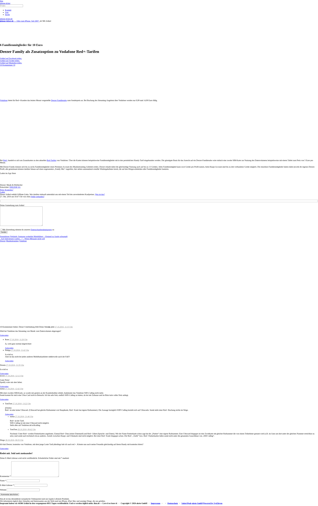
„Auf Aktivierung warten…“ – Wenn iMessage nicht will (22, 239)
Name (3, 481)
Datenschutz (172, 503)
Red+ (5, 160)
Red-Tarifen (51, 160)
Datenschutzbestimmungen (41, 230)
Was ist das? (100, 194)
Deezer (3, 241)
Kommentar (5, 476)
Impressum (155, 503)
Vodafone (4, 100)
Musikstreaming (12, 241)
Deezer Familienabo (59, 100)
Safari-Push (186, 503)
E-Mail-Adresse (7, 485)
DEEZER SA (15, 187)
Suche (7, 15)
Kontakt (8, 10)
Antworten (4, 335)
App (6, 12)
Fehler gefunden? (37, 197)
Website (3, 490)
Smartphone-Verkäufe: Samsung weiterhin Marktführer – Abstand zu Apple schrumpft (33, 236)
